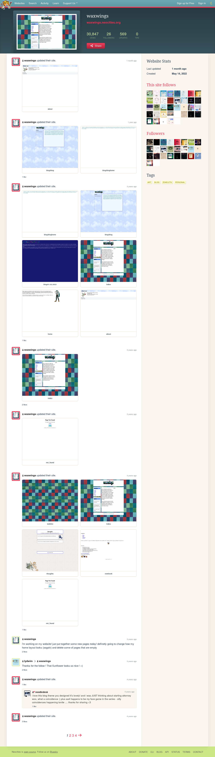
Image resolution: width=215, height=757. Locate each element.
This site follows (161, 85)
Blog (159, 751)
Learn (56, 3)
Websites (19, 3)
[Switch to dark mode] (211, 3)
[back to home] (6, 4)
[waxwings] (15, 61)
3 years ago (132, 186)
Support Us (69, 3)
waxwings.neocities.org (104, 22)
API (167, 751)
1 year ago (132, 122)
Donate (143, 751)
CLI (152, 751)
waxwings (30, 60)
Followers (155, 133)
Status (175, 751)
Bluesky (54, 751)
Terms (186, 751)
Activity (45, 3)
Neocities (16, 751)
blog (156, 182)
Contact (198, 751)
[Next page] (80, 735)
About (132, 751)
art (149, 182)
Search (33, 3)
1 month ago (131, 60)
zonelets (167, 182)
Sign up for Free (185, 3)
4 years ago (132, 679)
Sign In (202, 3)
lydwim (28, 661)
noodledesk (41, 692)
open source (30, 751)
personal (180, 182)
